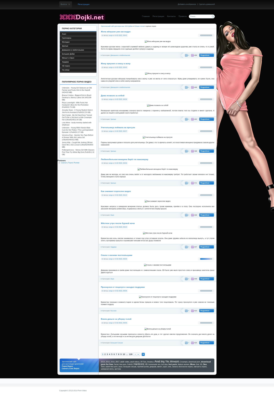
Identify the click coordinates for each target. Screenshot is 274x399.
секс (169, 367)
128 (130, 354)
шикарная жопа (107, 369)
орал (165, 367)
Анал (64, 34)
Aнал (112, 215)
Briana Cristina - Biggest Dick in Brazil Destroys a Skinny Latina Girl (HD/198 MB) (76, 97)
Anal (157, 361)
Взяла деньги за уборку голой (116, 319)
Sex (205, 364)
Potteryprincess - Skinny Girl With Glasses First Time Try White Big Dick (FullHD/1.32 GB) (78, 152)
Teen (103, 367)
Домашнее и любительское (120, 55)
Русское (113, 311)
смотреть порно (200, 367)
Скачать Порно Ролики (70, 163)
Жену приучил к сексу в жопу (115, 64)
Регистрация (83, 4)
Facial (116, 364)
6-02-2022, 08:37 (121, 131)
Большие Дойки (68, 54)
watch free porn (112, 367)
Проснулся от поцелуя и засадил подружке (123, 287)
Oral (197, 364)
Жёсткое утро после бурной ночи (118, 223)
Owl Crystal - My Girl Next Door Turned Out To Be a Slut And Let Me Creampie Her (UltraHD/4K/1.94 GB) (77, 117)
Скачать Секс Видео (70, 369)
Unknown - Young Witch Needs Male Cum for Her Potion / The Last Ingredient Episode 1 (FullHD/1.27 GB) (77, 130)
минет (159, 367)
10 (124, 354)
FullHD (130, 364)
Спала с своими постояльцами (116, 255)
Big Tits (165, 361)
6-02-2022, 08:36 (121, 163)
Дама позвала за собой (112, 96)
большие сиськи (129, 367)
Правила (183, 16)
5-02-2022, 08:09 (121, 259)
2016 (113, 362)
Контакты (171, 16)
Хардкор (113, 247)
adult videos (135, 362)
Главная (146, 16)
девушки (153, 367)
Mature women (183, 364)
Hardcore (139, 364)
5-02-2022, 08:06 (121, 323)
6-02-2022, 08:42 (121, 35)
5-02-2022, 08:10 (121, 227)
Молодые (66, 42)
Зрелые (113, 119)
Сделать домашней (207, 4)
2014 (103, 362)
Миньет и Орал (68, 58)
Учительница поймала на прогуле (118, 127)
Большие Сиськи (116, 343)
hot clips (164, 364)
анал (120, 367)
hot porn (173, 364)
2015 (108, 362)
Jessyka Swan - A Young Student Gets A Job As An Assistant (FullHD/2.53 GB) (77, 111)
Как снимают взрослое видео (116, 191)
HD (146, 364)
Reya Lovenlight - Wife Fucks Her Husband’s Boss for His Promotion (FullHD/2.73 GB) (75, 105)
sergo (111, 35)
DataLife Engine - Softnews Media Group (83, 17)
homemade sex (154, 364)
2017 (117, 362)
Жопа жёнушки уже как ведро (116, 32)
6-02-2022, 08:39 (121, 99)
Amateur (150, 362)
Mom (192, 364)
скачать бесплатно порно (182, 367)
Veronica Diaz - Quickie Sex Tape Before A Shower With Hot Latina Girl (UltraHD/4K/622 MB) (77, 137)
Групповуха (66, 38)
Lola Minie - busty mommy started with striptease (76, 124)
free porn (122, 364)
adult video (124, 362)
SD (201, 364)
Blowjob (174, 361)
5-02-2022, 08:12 (121, 195)
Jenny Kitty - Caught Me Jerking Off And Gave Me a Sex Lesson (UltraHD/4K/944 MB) (77, 145)
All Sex (143, 362)
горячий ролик (143, 367)
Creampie (184, 362)
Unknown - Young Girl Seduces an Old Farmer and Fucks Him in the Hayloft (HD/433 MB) (77, 90)
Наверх (143, 354)
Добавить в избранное (187, 4)
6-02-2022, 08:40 (121, 67)
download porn (194, 362)
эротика (117, 369)
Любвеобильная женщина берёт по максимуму (124, 159)
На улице (65, 70)
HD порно (66, 66)
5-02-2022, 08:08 (121, 291)
